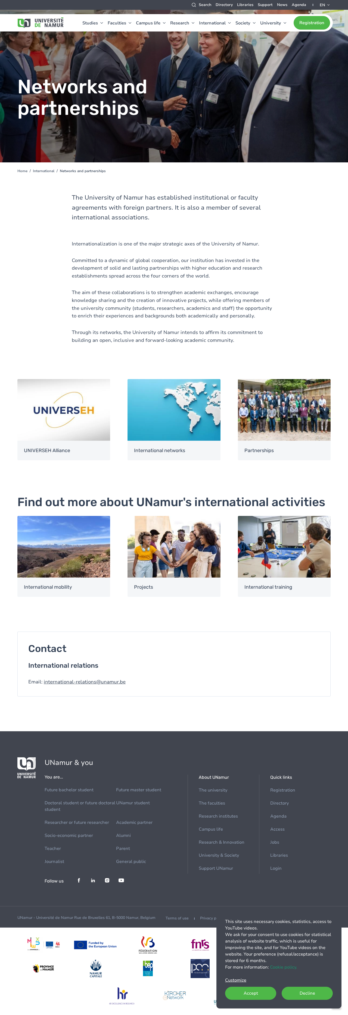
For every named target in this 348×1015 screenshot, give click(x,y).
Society (242, 23)
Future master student (138, 790)
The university (213, 790)
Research (179, 23)
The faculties (212, 803)
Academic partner (134, 822)
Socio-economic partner (69, 836)
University (270, 23)
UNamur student (133, 803)
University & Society (219, 855)
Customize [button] (235, 980)
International (212, 23)
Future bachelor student (69, 790)
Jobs (274, 842)
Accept (251, 993)
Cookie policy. (283, 967)
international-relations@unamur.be (85, 682)
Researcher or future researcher (77, 822)
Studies (90, 23)
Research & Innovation (221, 842)
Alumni (123, 836)
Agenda (299, 4)
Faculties (117, 23)
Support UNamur (216, 868)
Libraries (245, 4)
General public (131, 862)
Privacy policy (212, 918)
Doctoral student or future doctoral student (80, 806)
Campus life (148, 23)
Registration (311, 23)
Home (22, 171)
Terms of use (177, 918)
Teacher (53, 849)
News (282, 4)
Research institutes (218, 816)
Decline (307, 993)
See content (63, 419)
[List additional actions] (325, 5)
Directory (224, 4)
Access (277, 829)
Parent (123, 849)
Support (265, 4)
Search (205, 4)
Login (276, 868)
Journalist (54, 862)
